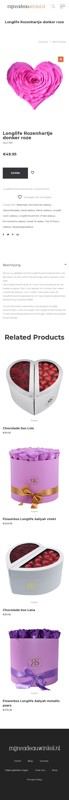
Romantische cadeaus (14, 221)
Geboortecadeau (11, 210)
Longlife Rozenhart (29, 215)
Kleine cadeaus (44, 210)
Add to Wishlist (32, 173)
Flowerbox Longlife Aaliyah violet (29, 519)
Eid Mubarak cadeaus (40, 204)
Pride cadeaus (47, 215)
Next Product (59, 41)
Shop (54, 770)
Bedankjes (22, 204)
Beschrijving (12, 265)
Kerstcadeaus (28, 210)
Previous (43, 41)
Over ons (40, 770)
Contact (44, 760)
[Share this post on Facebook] (3, 234)
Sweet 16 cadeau (35, 221)
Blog (30, 760)
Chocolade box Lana (19, 610)
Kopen (15, 173)
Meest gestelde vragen (16, 770)
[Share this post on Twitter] (8, 234)
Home (17, 760)
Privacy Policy (34, 779)
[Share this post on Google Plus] (18, 234)
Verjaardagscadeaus (22, 226)
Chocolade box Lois (18, 428)
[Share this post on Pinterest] (13, 234)
